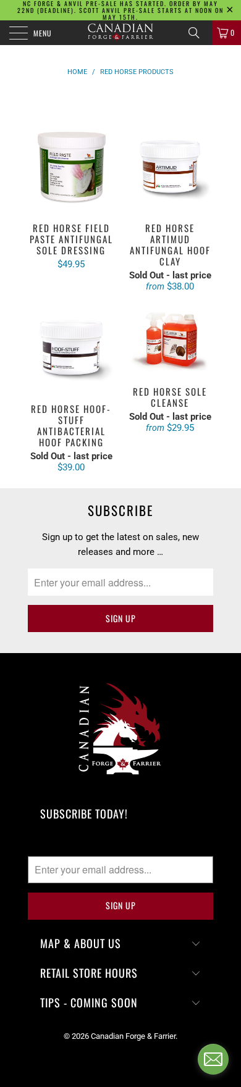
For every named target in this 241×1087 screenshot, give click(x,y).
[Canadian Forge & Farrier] (121, 32)
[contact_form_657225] (213, 1059)
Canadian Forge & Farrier (133, 1036)
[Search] (198, 32)
